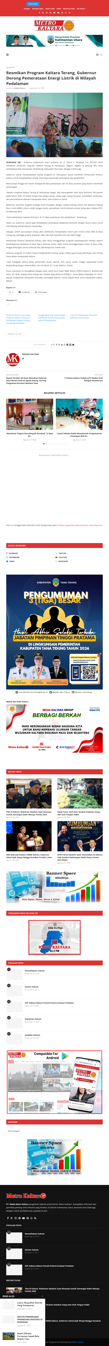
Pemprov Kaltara (15, 334)
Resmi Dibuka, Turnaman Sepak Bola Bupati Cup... (28, 1336)
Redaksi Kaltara (19, 88)
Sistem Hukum (32, 986)
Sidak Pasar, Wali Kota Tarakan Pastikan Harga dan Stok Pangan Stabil (78, 813)
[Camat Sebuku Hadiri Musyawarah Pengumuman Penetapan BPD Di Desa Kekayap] (79, 414)
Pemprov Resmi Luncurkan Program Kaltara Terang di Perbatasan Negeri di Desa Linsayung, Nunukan (18, 319)
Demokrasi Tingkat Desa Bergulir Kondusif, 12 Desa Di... (29, 434)
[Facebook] (39, 12)
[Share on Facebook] (56, 344)
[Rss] (69, 12)
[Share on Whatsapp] (64, 344)
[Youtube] (54, 12)
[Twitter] (43, 12)
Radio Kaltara (69, 9)
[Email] (58, 12)
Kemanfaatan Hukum (35, 970)
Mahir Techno (77, 1342)
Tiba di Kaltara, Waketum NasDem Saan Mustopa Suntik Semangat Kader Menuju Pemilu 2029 (28, 813)
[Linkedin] (50, 12)
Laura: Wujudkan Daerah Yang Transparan (29, 1304)
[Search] (101, 55)
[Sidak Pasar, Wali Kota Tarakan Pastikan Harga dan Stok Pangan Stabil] (80, 793)
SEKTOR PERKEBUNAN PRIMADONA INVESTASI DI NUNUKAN (30, 1319)
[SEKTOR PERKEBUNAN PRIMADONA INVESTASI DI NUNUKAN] (9, 1319)
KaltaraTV (81, 9)
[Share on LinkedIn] (62, 344)
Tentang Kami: (37, 9)
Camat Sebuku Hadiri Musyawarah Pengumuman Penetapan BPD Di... (79, 434)
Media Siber (50, 9)
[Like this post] (54, 344)
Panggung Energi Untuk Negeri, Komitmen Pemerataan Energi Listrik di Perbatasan (52, 318)
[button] (42, 4)
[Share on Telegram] (67, 344)
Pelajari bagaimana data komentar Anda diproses (80, 525)
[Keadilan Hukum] (14, 1039)
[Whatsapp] (66, 12)
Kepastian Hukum (33, 1019)
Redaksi (27, 9)
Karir (59, 9)
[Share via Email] (73, 344)
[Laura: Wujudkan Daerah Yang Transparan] (9, 1305)
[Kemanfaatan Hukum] (14, 974)
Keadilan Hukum (32, 1035)
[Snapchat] (62, 12)
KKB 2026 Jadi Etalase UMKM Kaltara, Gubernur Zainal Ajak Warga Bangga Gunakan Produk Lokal (29, 856)
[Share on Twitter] (59, 344)
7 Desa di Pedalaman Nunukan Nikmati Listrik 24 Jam (83, 316)
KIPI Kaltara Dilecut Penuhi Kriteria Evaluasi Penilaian (49, 1003)
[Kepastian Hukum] (14, 1023)
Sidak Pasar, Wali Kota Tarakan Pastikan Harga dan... (50, 4)
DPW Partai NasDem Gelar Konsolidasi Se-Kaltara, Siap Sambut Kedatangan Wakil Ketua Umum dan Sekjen (80, 857)
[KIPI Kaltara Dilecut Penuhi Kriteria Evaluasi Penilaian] (14, 1007)
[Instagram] (46, 12)
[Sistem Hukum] (14, 990)
